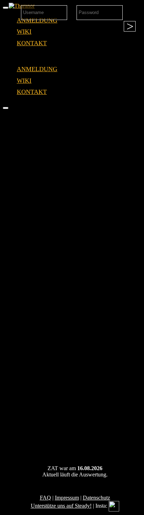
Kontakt (32, 43)
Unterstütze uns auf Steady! (61, 506)
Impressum (67, 498)
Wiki (24, 31)
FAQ (45, 498)
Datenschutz (96, 498)
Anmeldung (37, 69)
